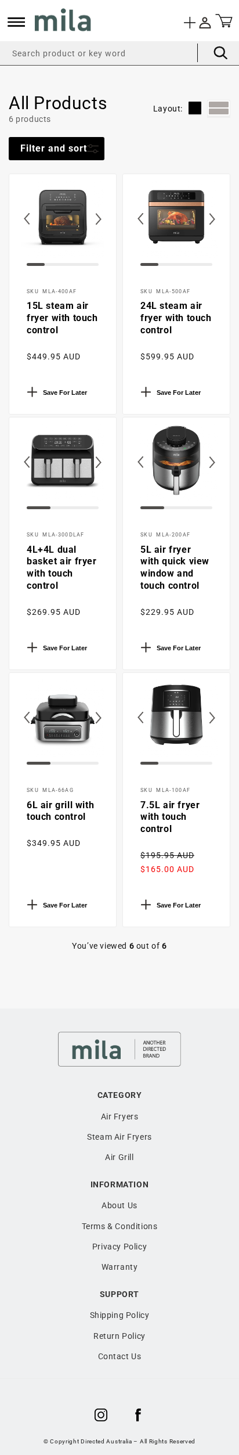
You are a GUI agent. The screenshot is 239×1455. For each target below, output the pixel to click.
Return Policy (119, 1336)
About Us (119, 1205)
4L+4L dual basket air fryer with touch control (62, 567)
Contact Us (120, 1356)
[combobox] (119, 53)
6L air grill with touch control (60, 811)
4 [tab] (86, 269)
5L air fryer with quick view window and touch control (174, 567)
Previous (26, 227)
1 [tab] (32, 269)
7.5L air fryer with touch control (170, 817)
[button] (16, 22)
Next (110, 227)
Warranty (120, 1267)
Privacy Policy (119, 1246)
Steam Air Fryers (119, 1136)
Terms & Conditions (120, 1226)
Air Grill (119, 1157)
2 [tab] (50, 269)
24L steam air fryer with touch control (176, 318)
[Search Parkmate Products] (212, 53)
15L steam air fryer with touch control (62, 318)
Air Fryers (120, 1116)
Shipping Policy (120, 1315)
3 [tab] (68, 269)
